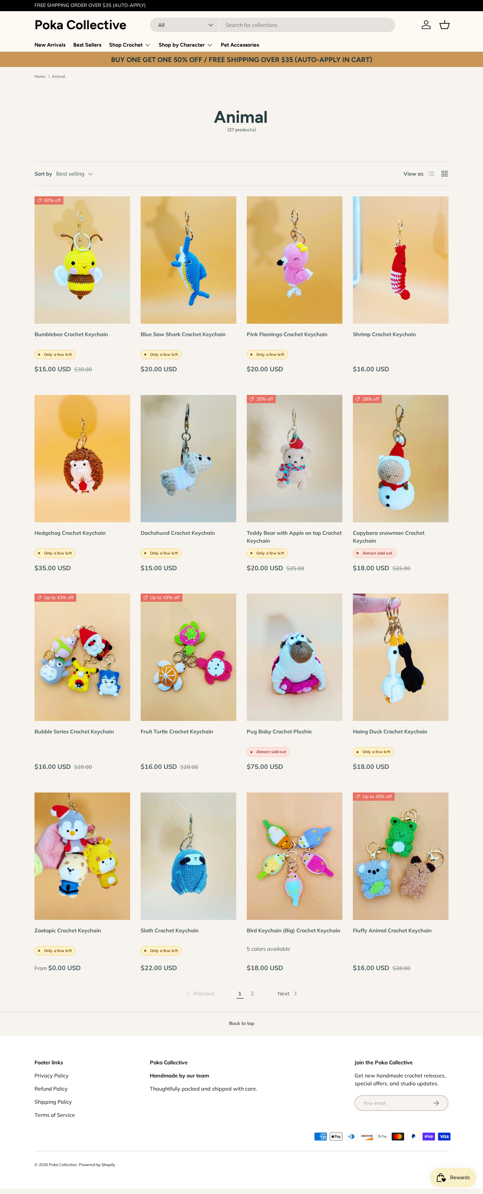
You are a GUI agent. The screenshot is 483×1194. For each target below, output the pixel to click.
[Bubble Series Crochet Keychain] (82, 657)
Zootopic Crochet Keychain (67, 930)
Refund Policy (51, 1088)
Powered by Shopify (97, 1164)
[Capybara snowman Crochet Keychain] (400, 458)
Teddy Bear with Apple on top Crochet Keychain (294, 537)
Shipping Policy (53, 1101)
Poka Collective (63, 1164)
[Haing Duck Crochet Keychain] (400, 657)
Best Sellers (87, 45)
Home (40, 76)
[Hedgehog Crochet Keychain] (82, 458)
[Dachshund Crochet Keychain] (188, 458)
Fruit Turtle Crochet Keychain (177, 731)
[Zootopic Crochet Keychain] (82, 856)
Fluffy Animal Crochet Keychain (392, 930)
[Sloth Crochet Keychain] (188, 856)
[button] (444, 24)
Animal (58, 76)
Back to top (241, 1023)
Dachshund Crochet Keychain (178, 533)
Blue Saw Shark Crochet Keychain (183, 334)
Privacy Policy (51, 1075)
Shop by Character (182, 45)
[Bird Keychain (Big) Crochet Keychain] (294, 856)
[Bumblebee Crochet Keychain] (82, 260)
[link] (199, 993)
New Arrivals (49, 45)
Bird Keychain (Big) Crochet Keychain (293, 930)
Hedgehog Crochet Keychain (70, 533)
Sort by (43, 173)
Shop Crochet (126, 45)
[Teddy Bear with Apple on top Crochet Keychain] (294, 458)
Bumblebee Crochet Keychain (71, 334)
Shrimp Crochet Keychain (384, 334)
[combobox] (273, 25)
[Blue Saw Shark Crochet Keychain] (188, 260)
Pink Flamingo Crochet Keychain (287, 334)
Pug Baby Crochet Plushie (279, 731)
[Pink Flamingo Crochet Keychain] (294, 260)
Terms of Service (54, 1115)
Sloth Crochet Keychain (170, 930)
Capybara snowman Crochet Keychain (389, 537)
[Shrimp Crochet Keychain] (400, 260)
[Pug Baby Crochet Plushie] (294, 657)
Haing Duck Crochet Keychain (390, 731)
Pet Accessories (240, 45)
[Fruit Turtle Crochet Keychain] (188, 657)
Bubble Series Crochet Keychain (74, 731)
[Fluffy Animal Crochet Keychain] (400, 856)
